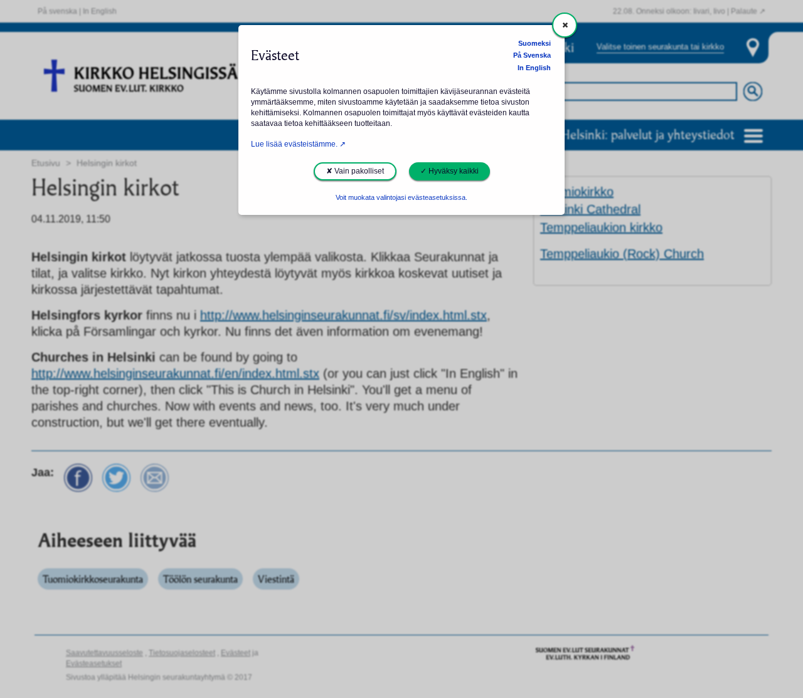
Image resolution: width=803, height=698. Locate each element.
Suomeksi (534, 43)
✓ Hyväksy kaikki (449, 171)
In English (534, 67)
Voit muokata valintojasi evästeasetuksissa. (401, 197)
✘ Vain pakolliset (355, 171)
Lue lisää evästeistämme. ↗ (298, 144)
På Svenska (532, 55)
